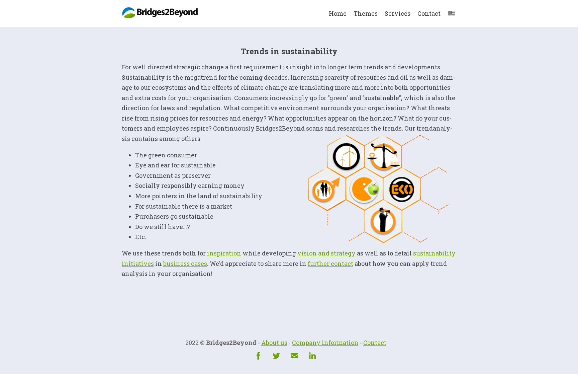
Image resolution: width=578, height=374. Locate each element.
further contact (330, 263)
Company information (325, 343)
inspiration (224, 253)
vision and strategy (326, 253)
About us (274, 343)
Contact (429, 13)
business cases (185, 263)
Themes (366, 13)
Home (338, 13)
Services (397, 13)
